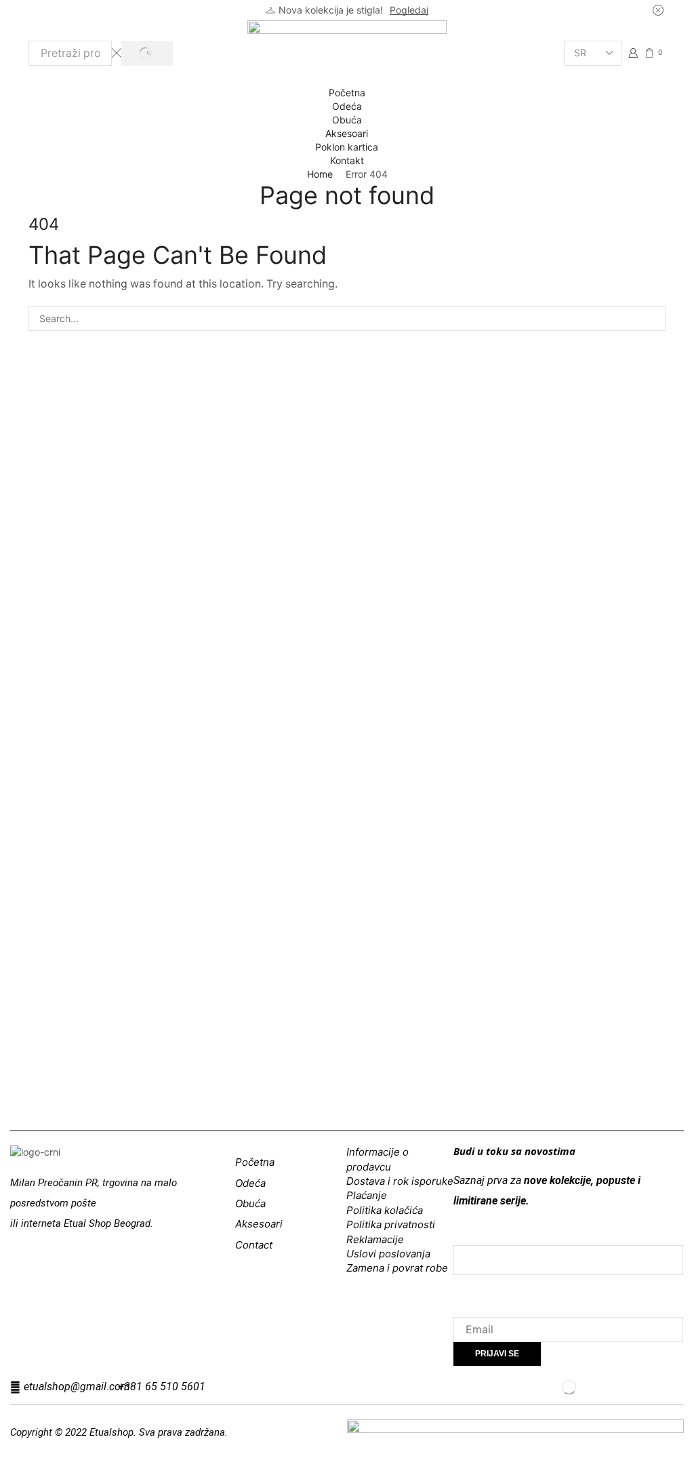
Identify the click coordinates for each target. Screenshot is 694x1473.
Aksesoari (346, 133)
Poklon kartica (346, 147)
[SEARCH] (653, 318)
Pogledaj (409, 10)
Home (320, 174)
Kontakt (347, 160)
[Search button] (146, 53)
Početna (347, 92)
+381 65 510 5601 (161, 1386)
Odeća (347, 106)
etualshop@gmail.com (77, 1386)
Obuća (347, 119)
